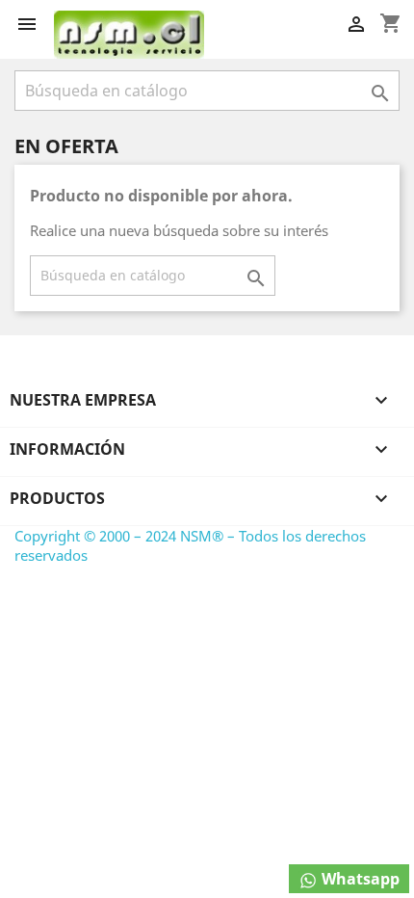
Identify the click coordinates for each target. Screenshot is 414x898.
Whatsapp (359, 878)
